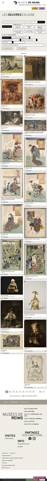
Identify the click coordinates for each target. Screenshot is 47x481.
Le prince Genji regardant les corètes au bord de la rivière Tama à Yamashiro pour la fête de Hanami (34, 132)
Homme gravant (4, 127)
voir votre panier (22, 48)
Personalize (42, 479)
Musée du (18, 32)
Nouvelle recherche (8, 48)
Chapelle (29, 31)
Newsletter (20, 446)
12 (40, 391)
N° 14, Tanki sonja (4, 234)
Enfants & (9, 438)
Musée (42, 8)
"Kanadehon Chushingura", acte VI (8, 271)
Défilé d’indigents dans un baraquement (32, 82)
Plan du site (4, 463)
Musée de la (40, 27)
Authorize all (29, 479)
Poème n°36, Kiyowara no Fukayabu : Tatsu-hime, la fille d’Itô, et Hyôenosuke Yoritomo (11, 199)
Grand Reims (12, 453)
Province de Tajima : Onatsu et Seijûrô (32, 239)
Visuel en (9, 35)
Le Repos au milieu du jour (6, 74)
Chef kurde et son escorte (30, 115)
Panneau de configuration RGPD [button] (8, 465)
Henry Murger (27, 384)
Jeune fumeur (27, 348)
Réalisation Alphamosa (6, 455)
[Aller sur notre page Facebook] (30, 438)
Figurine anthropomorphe (30, 314)
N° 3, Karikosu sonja (5, 163)
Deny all (36, 479)
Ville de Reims (5, 453)
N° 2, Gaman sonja (28, 168)
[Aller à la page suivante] (43, 391)
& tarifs (23, 444)
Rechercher (41, 22)
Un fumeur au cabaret (5, 329)
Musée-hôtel (40, 32)
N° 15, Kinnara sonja (29, 203)
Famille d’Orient (4, 105)
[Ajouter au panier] (22, 56)
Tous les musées (7, 26)
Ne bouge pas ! (4, 350)
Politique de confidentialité (7, 460)
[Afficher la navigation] (3, 2)
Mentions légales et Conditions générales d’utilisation (12, 458)
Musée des (34, 8)
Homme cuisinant (4, 295)
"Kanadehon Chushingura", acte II (31, 276)
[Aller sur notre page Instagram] (34, 438)
